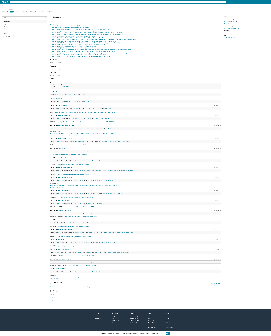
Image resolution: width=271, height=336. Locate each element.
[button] (224, 19)
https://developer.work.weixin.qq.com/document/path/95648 (73, 226)
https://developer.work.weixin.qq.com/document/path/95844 (78, 207)
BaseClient (66, 86)
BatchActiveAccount (64, 115)
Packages (254, 2)
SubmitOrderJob (63, 269)
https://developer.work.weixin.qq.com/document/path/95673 (71, 144)
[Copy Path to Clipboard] (49, 6)
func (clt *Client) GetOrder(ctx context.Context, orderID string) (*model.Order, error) (74, 48)
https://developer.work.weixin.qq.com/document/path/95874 (81, 216)
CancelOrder (62, 148)
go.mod (229, 19)
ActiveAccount (62, 105)
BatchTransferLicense (65, 138)
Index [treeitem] (5, 24)
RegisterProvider (58, 98)
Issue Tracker (151, 320)
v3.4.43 (6, 11)
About (150, 313)
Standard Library (134, 316)
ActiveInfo (102, 118)
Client (54, 82)
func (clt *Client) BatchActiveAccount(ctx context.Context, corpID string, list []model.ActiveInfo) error (79, 31)
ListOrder (61, 239)
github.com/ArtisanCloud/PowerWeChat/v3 (22, 5)
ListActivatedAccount (65, 229)
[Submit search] (225, 2)
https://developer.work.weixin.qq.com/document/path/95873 (81, 265)
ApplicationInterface (70, 94)
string (86, 108)
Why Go (230, 2)
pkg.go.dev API (133, 322)
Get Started (115, 313)
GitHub (167, 318)
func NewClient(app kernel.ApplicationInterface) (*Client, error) (69, 26)
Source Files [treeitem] (6, 36)
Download (150, 316)
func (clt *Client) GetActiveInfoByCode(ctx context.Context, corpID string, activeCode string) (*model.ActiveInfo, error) (84, 41)
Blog (149, 318)
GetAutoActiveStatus (64, 210)
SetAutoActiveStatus (64, 259)
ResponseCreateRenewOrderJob (121, 170)
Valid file (229, 19)
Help (113, 322)
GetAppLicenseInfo (64, 200)
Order (93, 222)
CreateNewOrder (63, 158)
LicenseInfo (99, 203)
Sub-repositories (134, 318)
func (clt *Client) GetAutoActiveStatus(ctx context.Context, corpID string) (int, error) (74, 46)
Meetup (167, 325)
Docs (244, 2)
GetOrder (61, 220)
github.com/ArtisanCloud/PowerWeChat (233, 33)
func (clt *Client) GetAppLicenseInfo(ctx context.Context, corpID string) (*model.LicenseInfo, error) (78, 44)
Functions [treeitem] (6, 31)
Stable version (228, 26)
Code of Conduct (152, 327)
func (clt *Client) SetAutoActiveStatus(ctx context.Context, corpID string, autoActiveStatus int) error (79, 54)
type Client (53, 24)
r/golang (168, 322)
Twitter (167, 316)
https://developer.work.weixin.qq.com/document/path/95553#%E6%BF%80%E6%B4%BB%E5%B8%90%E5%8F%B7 (85, 112)
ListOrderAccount (63, 249)
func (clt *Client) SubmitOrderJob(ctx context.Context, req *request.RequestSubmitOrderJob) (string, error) (81, 56)
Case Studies (97, 318)
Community (263, 2)
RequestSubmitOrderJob (95, 271)
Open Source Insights (230, 37)
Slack (167, 320)
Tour (113, 318)
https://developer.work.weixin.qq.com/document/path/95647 (73, 246)
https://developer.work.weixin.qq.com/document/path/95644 (73, 164)
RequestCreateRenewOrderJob (99, 170)
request (86, 160)
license (46, 5)
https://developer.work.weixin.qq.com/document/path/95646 (73, 174)
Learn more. (161, 333)
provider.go (87, 287)
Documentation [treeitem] (7, 21)
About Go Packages (134, 320)
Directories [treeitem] (6, 39)
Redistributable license (230, 21)
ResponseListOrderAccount (119, 252)
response (111, 170)
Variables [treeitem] (6, 28)
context (73, 108)
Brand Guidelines (152, 325)
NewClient (56, 92)
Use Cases (96, 316)
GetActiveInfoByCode (65, 177)
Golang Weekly (169, 327)
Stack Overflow (115, 320)
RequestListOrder (90, 242)
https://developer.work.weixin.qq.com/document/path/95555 (76, 197)
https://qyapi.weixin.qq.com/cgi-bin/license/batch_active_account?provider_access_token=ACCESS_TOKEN (85, 122)
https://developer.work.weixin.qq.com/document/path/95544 (76, 236)
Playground (115, 316)
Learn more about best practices (231, 28)
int (94, 213)
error (84, 94)
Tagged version (228, 23)
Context (78, 108)
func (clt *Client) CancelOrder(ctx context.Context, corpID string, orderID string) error (75, 36)
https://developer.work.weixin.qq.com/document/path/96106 (71, 154)
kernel (61, 86)
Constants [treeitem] (6, 26)
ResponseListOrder (107, 242)
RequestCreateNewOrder (95, 160)
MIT (35, 11)
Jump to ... (5, 17)
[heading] (6, 2)
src (35, 5)
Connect (168, 313)
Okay (167, 333)
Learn (238, 2)
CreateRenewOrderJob (65, 167)
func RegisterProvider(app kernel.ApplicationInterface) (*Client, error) (70, 27)
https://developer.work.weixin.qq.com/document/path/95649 (77, 255)
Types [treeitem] (5, 33)
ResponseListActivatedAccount (122, 232)
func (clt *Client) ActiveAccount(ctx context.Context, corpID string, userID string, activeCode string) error (80, 29)
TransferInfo (108, 141)
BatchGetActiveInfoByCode (66, 125)
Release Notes (151, 322)
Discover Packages (6, 5)
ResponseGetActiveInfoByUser (115, 193)
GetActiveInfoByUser (64, 190)
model (97, 118)
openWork (40, 5)
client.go (52, 287)
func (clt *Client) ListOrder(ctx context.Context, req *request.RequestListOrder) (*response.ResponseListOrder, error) (83, 51)
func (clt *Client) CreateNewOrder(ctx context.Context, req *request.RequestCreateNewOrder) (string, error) (81, 37)
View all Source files (215, 283)
